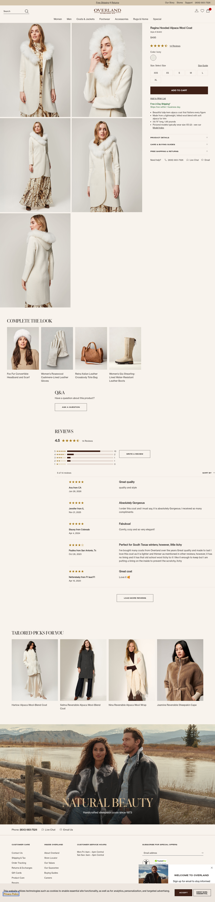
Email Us (68, 829)
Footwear (104, 19)
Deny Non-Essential (202, 893)
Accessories (121, 19)
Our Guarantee (51, 868)
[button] (197, 11)
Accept (183, 893)
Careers (48, 878)
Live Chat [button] (194, 160)
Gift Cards (17, 873)
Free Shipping (102, 2)
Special (157, 19)
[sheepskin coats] (107, 774)
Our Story (169, 2)
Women (58, 19)
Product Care (18, 878)
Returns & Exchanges (22, 868)
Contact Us (17, 853)
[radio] (153, 57)
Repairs (15, 883)
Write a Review (134, 454)
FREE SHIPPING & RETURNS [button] (164, 151)
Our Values (49, 863)
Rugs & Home (140, 19)
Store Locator (50, 858)
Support (189, 2)
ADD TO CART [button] (179, 90)
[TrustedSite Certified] (160, 862)
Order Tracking (19, 863)
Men (69, 19)
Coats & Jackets (85, 19)
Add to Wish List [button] (158, 98)
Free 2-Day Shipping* (160, 104)
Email (207, 160)
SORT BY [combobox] (207, 473)
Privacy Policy (11, 893)
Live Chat (50, 829)
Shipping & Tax (19, 858)
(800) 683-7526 (202, 2)
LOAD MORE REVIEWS (135, 598)
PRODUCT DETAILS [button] (159, 137)
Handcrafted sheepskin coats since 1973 (107, 812)
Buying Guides (51, 873)
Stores (180, 2)
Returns (115, 2)
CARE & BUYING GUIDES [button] (162, 144)
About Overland (51, 853)
